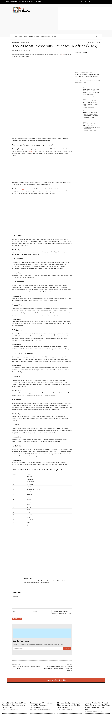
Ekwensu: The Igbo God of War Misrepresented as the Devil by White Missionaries (68, 705)
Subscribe (67, 648)
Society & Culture (25, 42)
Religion (3, 709)
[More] (39, 571)
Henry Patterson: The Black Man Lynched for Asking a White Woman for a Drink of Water (90, 103)
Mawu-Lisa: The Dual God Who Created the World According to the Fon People (14, 705)
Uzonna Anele (17, 50)
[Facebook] (78, 1)
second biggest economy (24, 189)
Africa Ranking (15, 42)
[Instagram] (81, 1)
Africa (62, 54)
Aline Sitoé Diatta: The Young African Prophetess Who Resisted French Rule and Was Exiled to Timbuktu (91, 92)
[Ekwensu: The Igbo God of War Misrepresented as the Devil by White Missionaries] (69, 692)
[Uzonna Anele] (18, 581)
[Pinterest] (85, 1)
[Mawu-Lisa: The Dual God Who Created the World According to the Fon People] (14, 692)
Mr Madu (85, 107)
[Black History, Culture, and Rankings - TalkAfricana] (35, 10)
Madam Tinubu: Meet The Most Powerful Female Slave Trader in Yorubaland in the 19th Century (58, 668)
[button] (97, 36)
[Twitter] (89, 1)
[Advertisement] (85, 18)
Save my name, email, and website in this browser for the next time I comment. (61, 613)
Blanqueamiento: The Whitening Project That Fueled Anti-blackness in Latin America (41, 705)
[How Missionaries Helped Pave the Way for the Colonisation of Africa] (87, 63)
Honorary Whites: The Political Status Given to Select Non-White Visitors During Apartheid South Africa (97, 706)
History (76, 72)
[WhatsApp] (35, 571)
